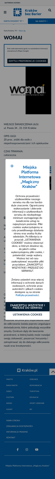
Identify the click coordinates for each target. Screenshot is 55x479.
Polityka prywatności (27, 295)
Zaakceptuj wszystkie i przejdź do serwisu (27, 306)
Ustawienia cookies (27, 314)
